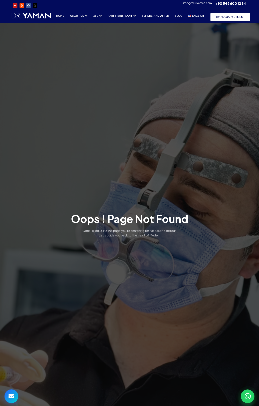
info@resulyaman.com (197, 3)
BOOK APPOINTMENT (230, 17)
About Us (77, 15)
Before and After (155, 15)
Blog (179, 15)
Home (60, 15)
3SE (95, 15)
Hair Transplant (120, 15)
